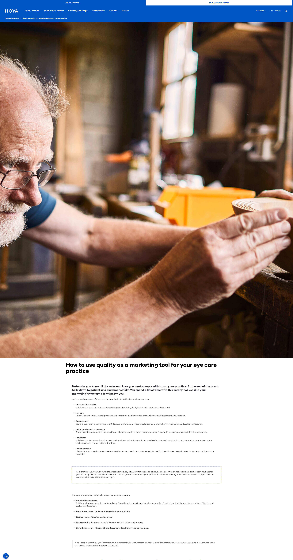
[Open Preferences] (6, 556)
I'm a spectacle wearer (219, 2)
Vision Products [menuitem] (32, 10)
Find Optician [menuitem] (275, 11)
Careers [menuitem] (125, 10)
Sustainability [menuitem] (98, 10)
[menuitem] (288, 11)
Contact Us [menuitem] (260, 11)
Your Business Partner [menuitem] (54, 10)
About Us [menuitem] (113, 10)
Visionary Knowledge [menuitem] (77, 10)
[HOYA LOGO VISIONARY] (11, 11)
